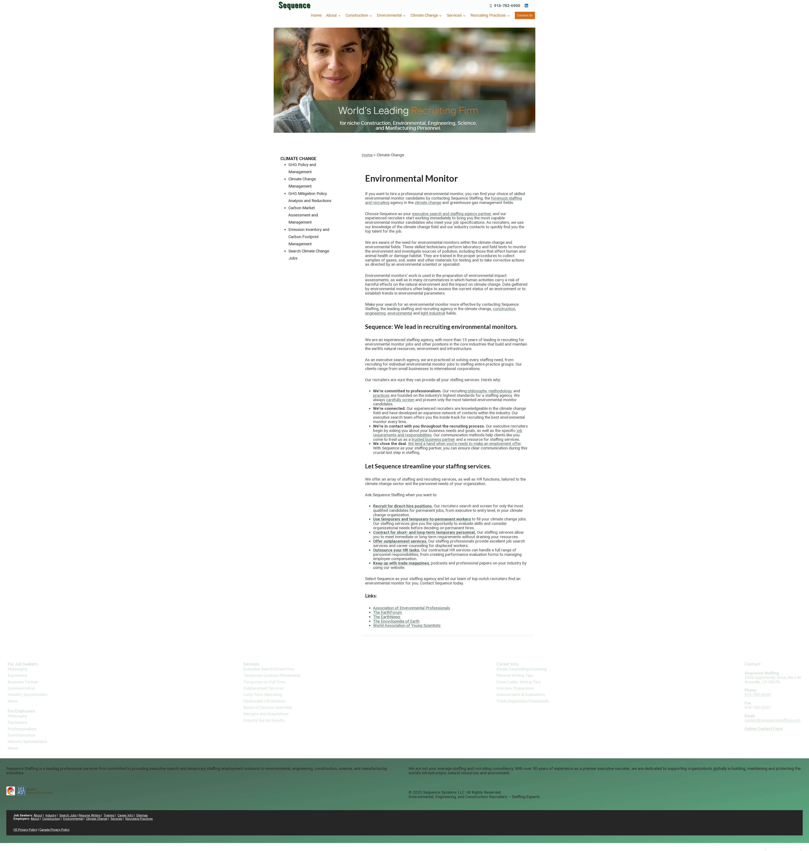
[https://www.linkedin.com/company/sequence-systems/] (526, 5)
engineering (375, 313)
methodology (500, 391)
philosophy (477, 391)
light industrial (433, 313)
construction (504, 308)
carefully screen (400, 399)
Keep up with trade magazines (401, 563)
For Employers (21, 710)
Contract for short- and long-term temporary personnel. (424, 532)
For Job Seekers (23, 663)
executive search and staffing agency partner (451, 213)
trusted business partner (433, 439)
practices (381, 395)
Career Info (507, 663)
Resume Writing (89, 815)
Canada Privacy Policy (54, 830)
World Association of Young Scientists (407, 625)
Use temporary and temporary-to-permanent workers (422, 519)
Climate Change (298, 158)
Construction (51, 819)
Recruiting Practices (139, 819)
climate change (428, 202)
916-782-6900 (758, 694)
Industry (50, 815)
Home (316, 15)
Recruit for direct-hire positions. (403, 506)
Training (109, 815)
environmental (399, 313)
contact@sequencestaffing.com (772, 720)
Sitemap (142, 815)
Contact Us (525, 15)
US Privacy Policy (25, 830)
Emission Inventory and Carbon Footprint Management (308, 236)
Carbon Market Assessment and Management (303, 215)
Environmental (73, 819)
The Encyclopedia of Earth (396, 621)
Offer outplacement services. (400, 541)
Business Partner (23, 682)
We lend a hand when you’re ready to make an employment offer (464, 443)
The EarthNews (386, 616)
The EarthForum (387, 612)
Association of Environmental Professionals (411, 608)
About (38, 815)
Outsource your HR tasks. (396, 550)
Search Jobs (68, 815)
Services (251, 663)
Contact (753, 663)
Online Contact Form (764, 728)
